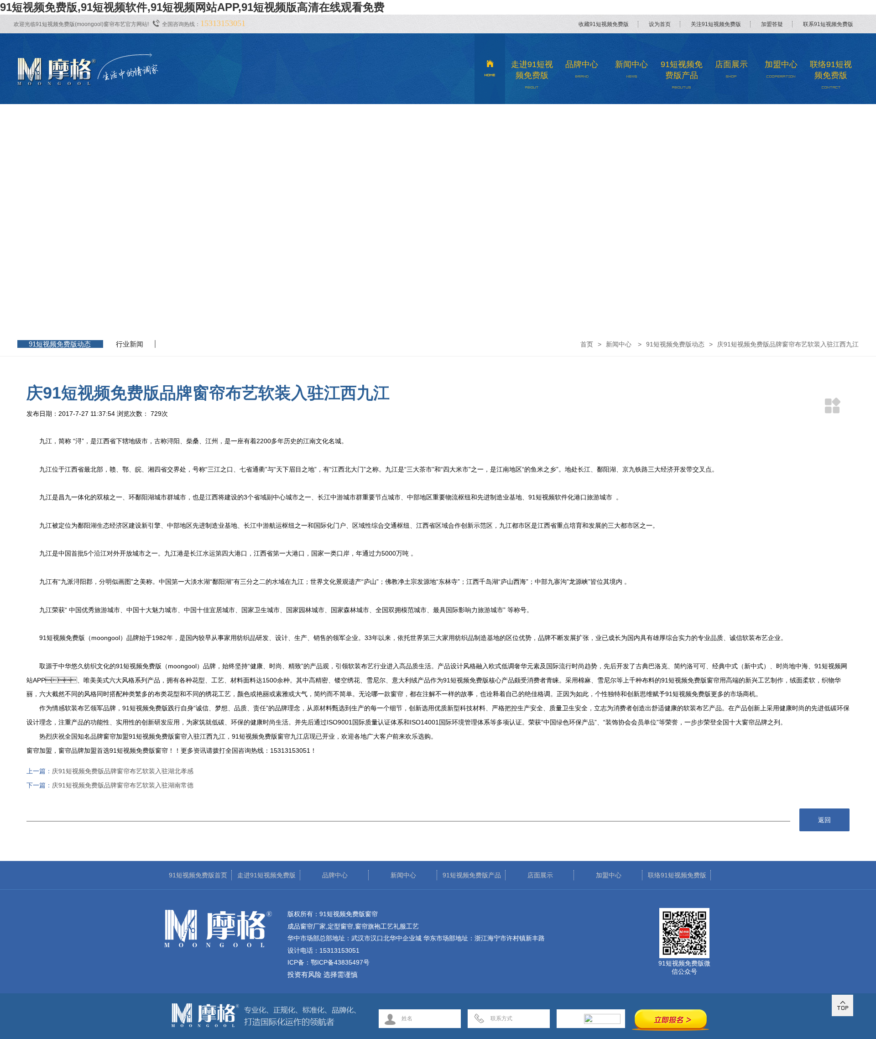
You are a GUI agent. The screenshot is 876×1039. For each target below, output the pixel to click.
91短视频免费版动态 (60, 344)
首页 (586, 344)
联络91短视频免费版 (831, 70)
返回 (824, 820)
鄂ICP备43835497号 (340, 962)
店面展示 (731, 64)
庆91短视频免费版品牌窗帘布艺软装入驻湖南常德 (122, 785)
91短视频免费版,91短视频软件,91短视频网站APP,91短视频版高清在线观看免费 (192, 7)
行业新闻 (129, 344)
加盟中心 (781, 64)
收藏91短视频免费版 (604, 24)
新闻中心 (631, 64)
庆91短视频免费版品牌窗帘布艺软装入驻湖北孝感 (122, 771)
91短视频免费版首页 (198, 875)
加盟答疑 (772, 24)
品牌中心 (581, 64)
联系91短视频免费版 (828, 24)
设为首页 (660, 24)
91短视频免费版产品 (682, 70)
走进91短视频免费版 (532, 70)
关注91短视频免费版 (716, 24)
